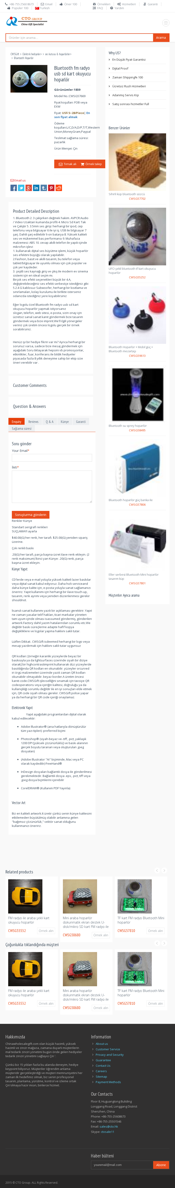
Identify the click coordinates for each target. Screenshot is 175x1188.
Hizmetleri (129, 4)
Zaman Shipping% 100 (127, 77)
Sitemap (101, 1076)
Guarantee (103, 1060)
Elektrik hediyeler (32, 54)
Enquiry (16, 421)
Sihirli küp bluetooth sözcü (127, 194)
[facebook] (13, 188)
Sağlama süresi (21, 428)
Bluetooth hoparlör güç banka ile (131, 500)
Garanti (153, 4)
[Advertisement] (88, 849)
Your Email (20, 450)
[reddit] (59, 188)
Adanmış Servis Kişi (125, 95)
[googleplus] (29, 188)
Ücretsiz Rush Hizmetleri (129, 86)
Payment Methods (108, 1082)
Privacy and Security (110, 1055)
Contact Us (103, 1066)
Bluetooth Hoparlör (23, 58)
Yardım (119, 8)
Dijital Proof (120, 68)
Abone (161, 1165)
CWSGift (14, 54)
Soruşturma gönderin (30, 514)
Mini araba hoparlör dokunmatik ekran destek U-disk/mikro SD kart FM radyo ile (31, 922)
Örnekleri (103, 4)
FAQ (100, 8)
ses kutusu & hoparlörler (57, 54)
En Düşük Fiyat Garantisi (129, 59)
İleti (15, 467)
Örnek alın (46, 935)
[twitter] (21, 188)
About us (102, 1044)
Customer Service (108, 1049)
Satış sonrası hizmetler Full (130, 104)
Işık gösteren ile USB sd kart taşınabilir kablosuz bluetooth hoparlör (139, 922)
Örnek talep (93, 164)
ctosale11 (107, 1132)
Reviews (33, 421)
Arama (161, 37)
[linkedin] (36, 188)
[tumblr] (44, 188)
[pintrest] (51, 188)
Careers (101, 1071)
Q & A (50, 421)
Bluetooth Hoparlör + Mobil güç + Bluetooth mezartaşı (131, 349)
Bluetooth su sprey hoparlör (128, 426)
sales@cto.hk (109, 1126)
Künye (65, 421)
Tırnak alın (70, 164)
